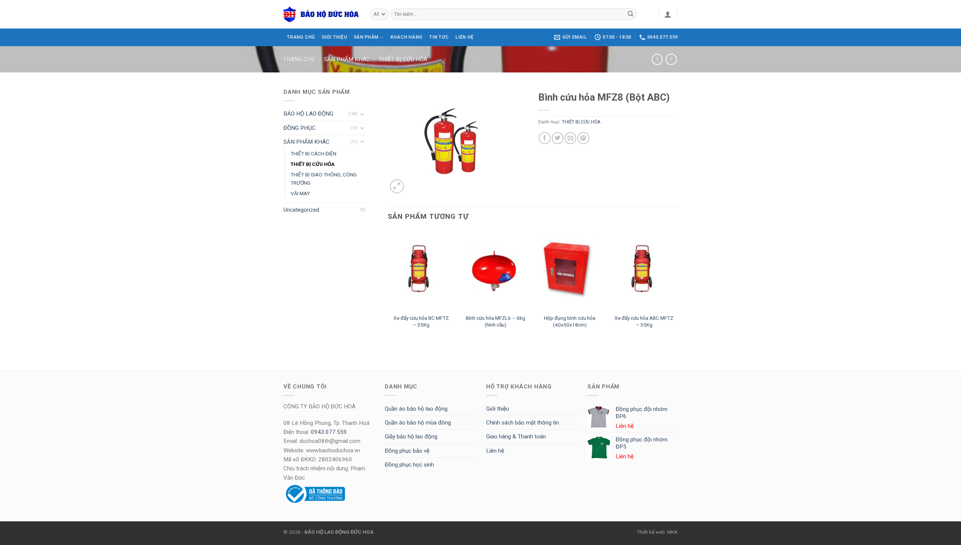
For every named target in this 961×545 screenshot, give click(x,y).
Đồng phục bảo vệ (407, 450)
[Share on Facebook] (544, 138)
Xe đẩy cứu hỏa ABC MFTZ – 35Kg (644, 321)
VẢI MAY (300, 193)
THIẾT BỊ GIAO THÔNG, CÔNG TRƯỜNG (324, 179)
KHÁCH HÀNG (406, 37)
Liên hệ (495, 450)
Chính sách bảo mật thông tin (522, 422)
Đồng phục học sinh (409, 464)
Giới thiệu (497, 408)
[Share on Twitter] (557, 138)
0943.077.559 (329, 432)
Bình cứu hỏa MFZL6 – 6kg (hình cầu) (495, 321)
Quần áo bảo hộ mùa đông (418, 422)
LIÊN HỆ (464, 37)
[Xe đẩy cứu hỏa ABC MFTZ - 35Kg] (644, 270)
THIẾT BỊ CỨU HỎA (403, 59)
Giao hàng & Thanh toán (516, 436)
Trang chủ (299, 59)
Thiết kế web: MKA (657, 532)
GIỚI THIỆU (334, 37)
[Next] (677, 286)
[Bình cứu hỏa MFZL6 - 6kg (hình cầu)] (495, 270)
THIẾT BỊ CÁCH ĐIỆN (313, 154)
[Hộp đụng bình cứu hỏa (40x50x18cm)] (570, 270)
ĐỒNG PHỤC (299, 128)
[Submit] (631, 14)
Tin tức (439, 37)
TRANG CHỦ (301, 37)
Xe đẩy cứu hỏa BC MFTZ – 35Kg (421, 321)
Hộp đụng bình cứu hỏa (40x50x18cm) (569, 321)
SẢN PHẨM (366, 37)
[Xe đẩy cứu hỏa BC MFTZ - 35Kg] (421, 270)
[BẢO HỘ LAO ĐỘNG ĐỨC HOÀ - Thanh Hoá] (320, 14)
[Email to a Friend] (570, 138)
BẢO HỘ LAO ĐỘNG (308, 113)
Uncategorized (301, 209)
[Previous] (388, 286)
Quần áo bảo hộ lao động (416, 408)
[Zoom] (397, 186)
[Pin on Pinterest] (583, 138)
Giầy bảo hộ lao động (411, 436)
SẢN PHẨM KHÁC (347, 59)
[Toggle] (362, 114)
